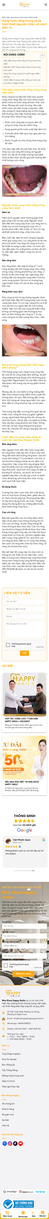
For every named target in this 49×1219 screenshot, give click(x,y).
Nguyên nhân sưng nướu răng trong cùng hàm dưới (22, 68)
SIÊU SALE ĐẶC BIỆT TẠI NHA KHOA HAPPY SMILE (22, 783)
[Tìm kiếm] (46, 4)
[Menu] (3, 4)
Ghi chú (5, 952)
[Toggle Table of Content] (41, 55)
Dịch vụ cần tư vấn (11, 942)
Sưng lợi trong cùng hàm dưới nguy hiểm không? (22, 75)
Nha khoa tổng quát (29, 17)
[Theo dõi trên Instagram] (10, 1143)
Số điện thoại (9, 932)
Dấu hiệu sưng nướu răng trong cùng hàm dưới (22, 62)
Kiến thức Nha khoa (10, 17)
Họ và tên (7, 922)
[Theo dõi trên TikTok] (15, 1143)
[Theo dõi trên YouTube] (20, 1143)
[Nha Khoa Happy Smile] (24, 5)
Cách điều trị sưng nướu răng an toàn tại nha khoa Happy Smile (22, 81)
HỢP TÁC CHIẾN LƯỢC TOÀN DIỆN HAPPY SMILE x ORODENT (21, 720)
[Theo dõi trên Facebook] (4, 1143)
